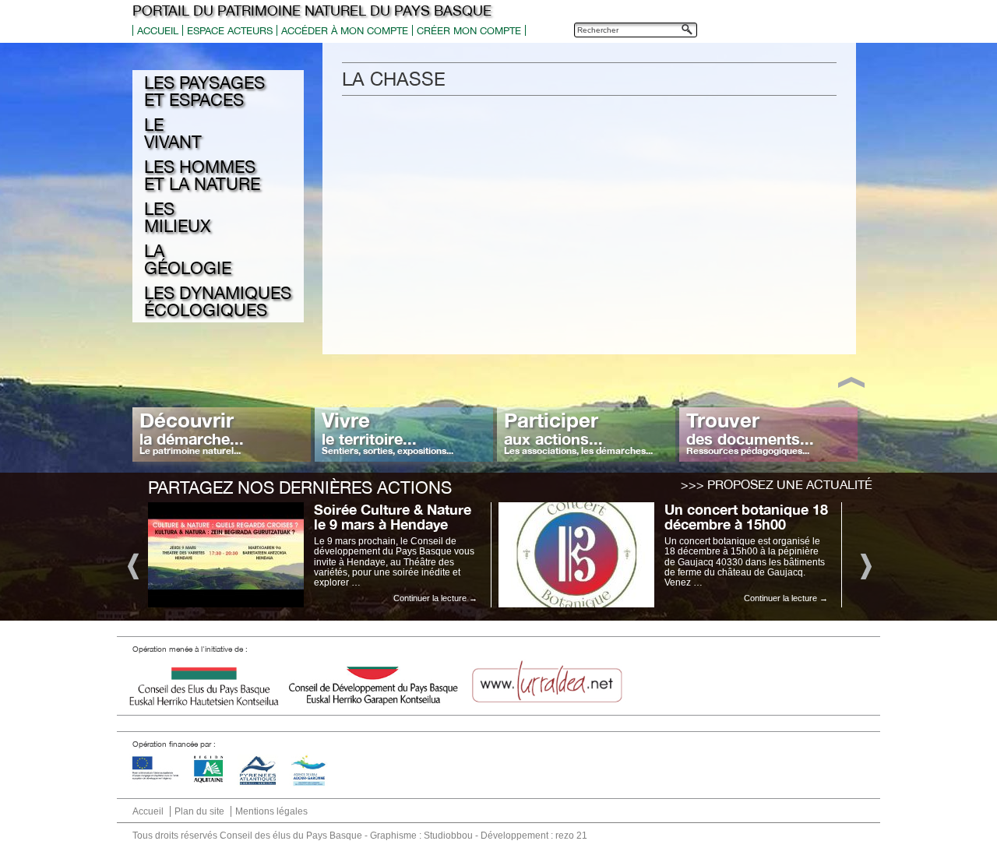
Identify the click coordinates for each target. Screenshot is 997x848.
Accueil (157, 31)
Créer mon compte (469, 31)
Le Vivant (173, 133)
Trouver (750, 432)
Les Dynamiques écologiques (217, 301)
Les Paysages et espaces (204, 91)
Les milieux (177, 217)
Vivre (387, 432)
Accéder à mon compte (344, 31)
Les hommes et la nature (202, 175)
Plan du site (199, 811)
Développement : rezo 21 (534, 835)
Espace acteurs (230, 31)
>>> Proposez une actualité (776, 484)
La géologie (187, 259)
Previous (132, 565)
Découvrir (191, 432)
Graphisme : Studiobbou (421, 835)
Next (865, 565)
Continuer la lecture (435, 598)
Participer (578, 432)
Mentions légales (271, 811)
